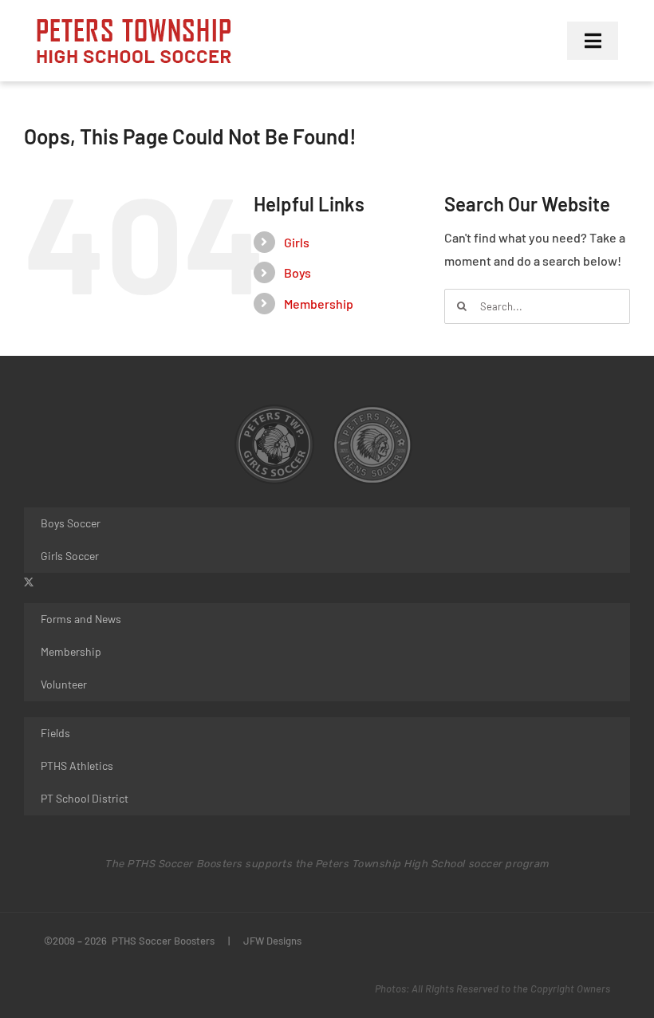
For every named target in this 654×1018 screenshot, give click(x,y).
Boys (297, 272)
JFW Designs (272, 940)
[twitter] (28, 582)
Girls (296, 242)
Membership (318, 303)
